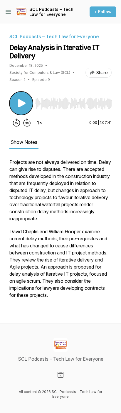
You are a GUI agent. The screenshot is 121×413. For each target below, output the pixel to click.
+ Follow (103, 11)
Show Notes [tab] (24, 142)
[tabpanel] (60, 231)
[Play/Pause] (21, 103)
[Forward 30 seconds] (27, 123)
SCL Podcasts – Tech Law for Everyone (51, 12)
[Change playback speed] (39, 123)
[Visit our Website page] (60, 375)
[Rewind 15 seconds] (16, 123)
